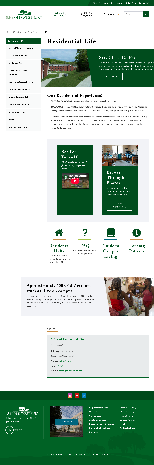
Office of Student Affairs (22, 32)
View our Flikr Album (120, 205)
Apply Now (111, 77)
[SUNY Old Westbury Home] (23, 14)
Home (7, 32)
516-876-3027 (62, 366)
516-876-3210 (65, 361)
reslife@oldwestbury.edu (70, 371)
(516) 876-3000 (12, 422)
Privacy (95, 454)
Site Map (105, 454)
